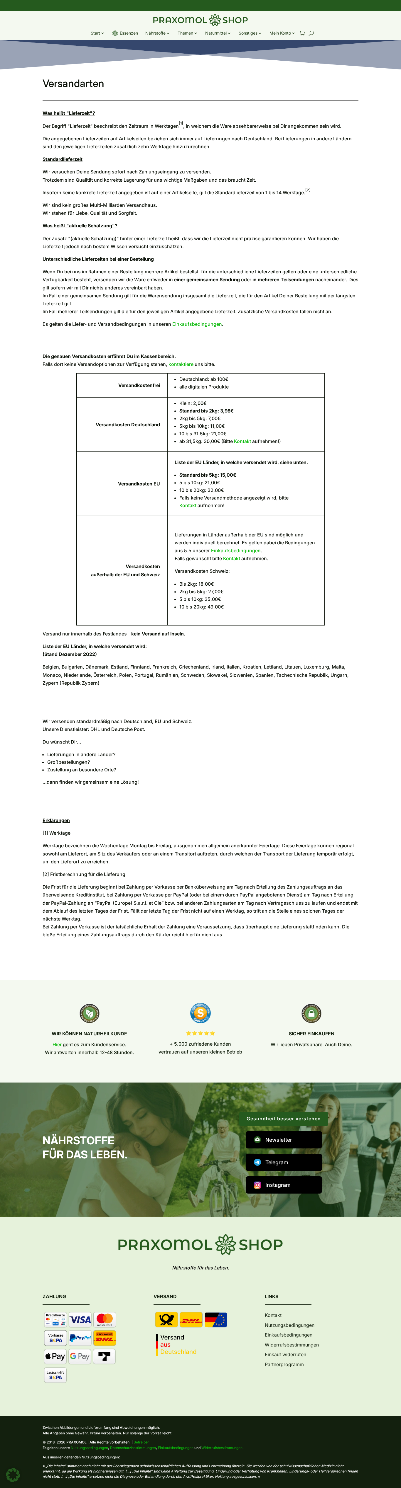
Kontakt (242, 441)
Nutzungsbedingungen (289, 1325)
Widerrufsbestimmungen (292, 1345)
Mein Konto (280, 32)
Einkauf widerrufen (285, 1354)
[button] (13, 1475)
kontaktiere (181, 364)
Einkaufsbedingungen (197, 324)
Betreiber (141, 1442)
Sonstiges (248, 32)
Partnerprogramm (284, 1364)
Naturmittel (216, 32)
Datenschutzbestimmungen (133, 1448)
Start (95, 32)
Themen (185, 32)
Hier (57, 1044)
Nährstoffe (155, 32)
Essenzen (129, 32)
